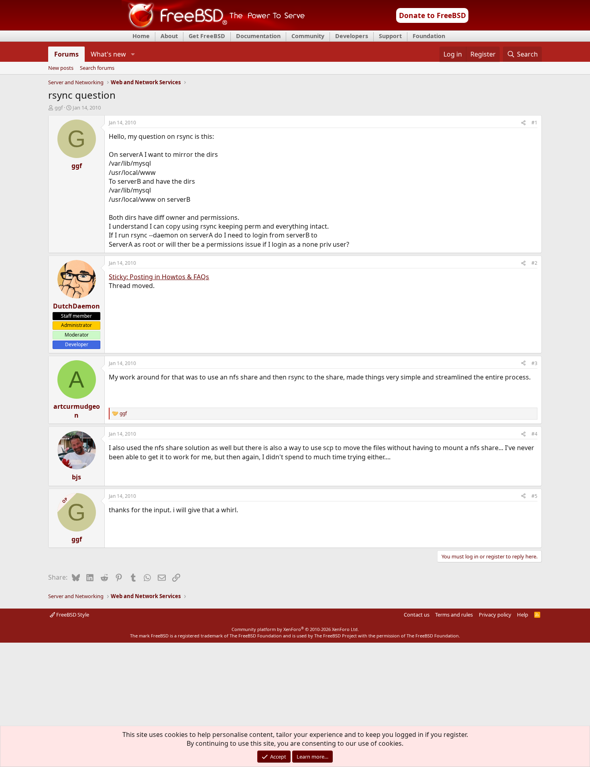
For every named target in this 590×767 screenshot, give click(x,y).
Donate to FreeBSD (432, 15)
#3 (534, 363)
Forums (66, 54)
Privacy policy (495, 614)
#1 (534, 122)
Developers (351, 36)
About (169, 36)
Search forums (97, 68)
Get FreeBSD (207, 36)
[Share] (523, 123)
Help (522, 614)
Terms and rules (454, 614)
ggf (59, 107)
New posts (60, 68)
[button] (132, 54)
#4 (534, 433)
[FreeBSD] (213, 27)
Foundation (429, 36)
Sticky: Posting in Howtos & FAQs (159, 276)
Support (390, 36)
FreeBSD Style (72, 614)
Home (141, 36)
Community (307, 36)
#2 (534, 263)
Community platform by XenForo (295, 629)
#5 (534, 496)
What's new (108, 54)
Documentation (258, 36)
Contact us (416, 614)
